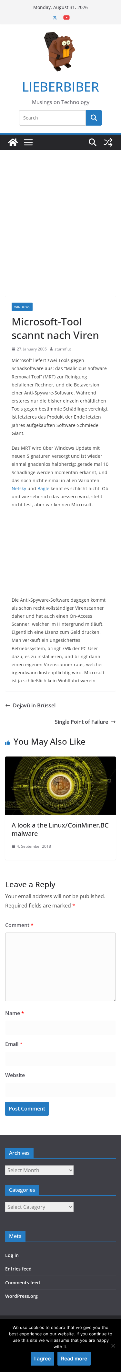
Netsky (19, 488)
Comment (19, 925)
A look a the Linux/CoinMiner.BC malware (60, 829)
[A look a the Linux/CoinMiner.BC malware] (60, 761)
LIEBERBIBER (60, 86)
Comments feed (22, 1282)
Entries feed (18, 1269)
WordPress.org (21, 1296)
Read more (74, 1358)
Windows (22, 307)
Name (14, 1013)
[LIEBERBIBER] (13, 142)
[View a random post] (108, 142)
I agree (42, 1358)
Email (14, 1044)
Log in (12, 1255)
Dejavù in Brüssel (34, 705)
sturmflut (63, 349)
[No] (113, 1345)
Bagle (43, 488)
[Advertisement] (60, 213)
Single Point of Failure (81, 721)
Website (15, 1075)
